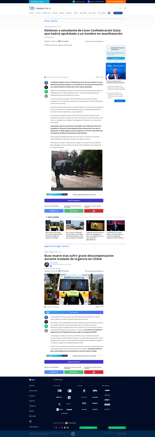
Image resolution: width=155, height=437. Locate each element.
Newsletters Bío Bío (80, 1)
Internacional (46, 13)
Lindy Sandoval (56, 268)
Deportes (61, 13)
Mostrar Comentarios (74, 200)
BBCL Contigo (92, 13)
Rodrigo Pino (50, 37)
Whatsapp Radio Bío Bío (118, 427)
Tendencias (69, 13)
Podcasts (31, 13)
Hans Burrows (54, 263)
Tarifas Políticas (33, 426)
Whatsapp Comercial (89, 427)
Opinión (76, 13)
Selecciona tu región (37, 1)
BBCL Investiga (83, 13)
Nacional (38, 13)
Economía (54, 13)
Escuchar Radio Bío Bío (116, 1)
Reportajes (32, 416)
